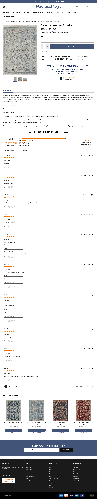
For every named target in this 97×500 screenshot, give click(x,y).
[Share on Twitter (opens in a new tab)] (12, 167)
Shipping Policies (30, 476)
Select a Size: (45, 37)
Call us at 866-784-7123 (8, 471)
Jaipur (50, 467)
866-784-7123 (78, 59)
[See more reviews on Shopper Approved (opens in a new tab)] (14, 167)
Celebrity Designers (73, 12)
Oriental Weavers (53, 478)
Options (13, 430)
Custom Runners (37, 12)
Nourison (51, 480)
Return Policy (29, 471)
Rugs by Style (16, 12)
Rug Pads (49, 12)
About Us (28, 467)
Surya (50, 471)
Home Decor (59, 12)
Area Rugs (6, 12)
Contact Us (29, 480)
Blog (27, 478)
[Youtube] (9, 475)
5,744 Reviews (11, 145)
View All (51, 487)
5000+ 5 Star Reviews (9, 16)
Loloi (50, 469)
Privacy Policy (29, 469)
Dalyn (50, 476)
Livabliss (51, 474)
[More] (21, 12)
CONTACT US (36, 1)
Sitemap (28, 483)
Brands (26, 12)
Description (8, 90)
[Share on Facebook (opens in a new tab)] (9, 167)
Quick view (14, 432)
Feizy (50, 483)
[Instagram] (3, 475)
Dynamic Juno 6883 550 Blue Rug (13, 422)
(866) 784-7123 (61, 1)
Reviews (28, 474)
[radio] (48, 138)
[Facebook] (6, 475)
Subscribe (66, 450)
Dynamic (51, 485)
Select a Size (72, 46)
